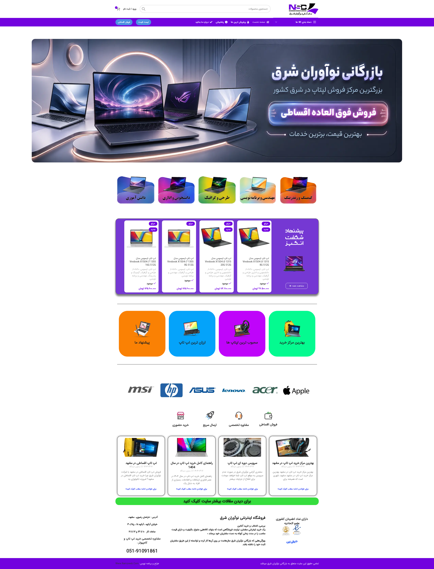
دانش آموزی (263, 272)
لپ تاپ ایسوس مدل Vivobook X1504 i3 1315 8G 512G (218, 261)
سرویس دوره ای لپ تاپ (242, 463)
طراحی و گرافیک (148, 272)
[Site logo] (303, 9)
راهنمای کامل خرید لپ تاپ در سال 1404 (192, 465)
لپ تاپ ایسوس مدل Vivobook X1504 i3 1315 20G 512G (180, 261)
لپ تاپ (265, 269)
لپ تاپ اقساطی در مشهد (141, 463)
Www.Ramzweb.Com (127, 564)
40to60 (249, 269)
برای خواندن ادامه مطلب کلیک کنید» (293, 489)
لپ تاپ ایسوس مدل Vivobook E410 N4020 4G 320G (255, 261)
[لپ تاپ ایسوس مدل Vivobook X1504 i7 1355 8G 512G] (141, 237)
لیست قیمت (143, 22)
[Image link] (298, 188)
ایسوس (257, 269)
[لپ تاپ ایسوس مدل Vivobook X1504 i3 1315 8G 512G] (217, 237)
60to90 (211, 269)
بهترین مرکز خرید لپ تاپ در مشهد (293, 463)
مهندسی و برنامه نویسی (220, 277)
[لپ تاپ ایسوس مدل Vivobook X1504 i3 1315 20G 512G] (179, 237)
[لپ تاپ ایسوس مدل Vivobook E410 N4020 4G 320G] (254, 237)
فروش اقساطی (124, 22)
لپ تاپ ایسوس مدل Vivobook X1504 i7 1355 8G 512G (143, 261)
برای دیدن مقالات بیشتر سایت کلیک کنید (217, 501)
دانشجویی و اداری (222, 272)
